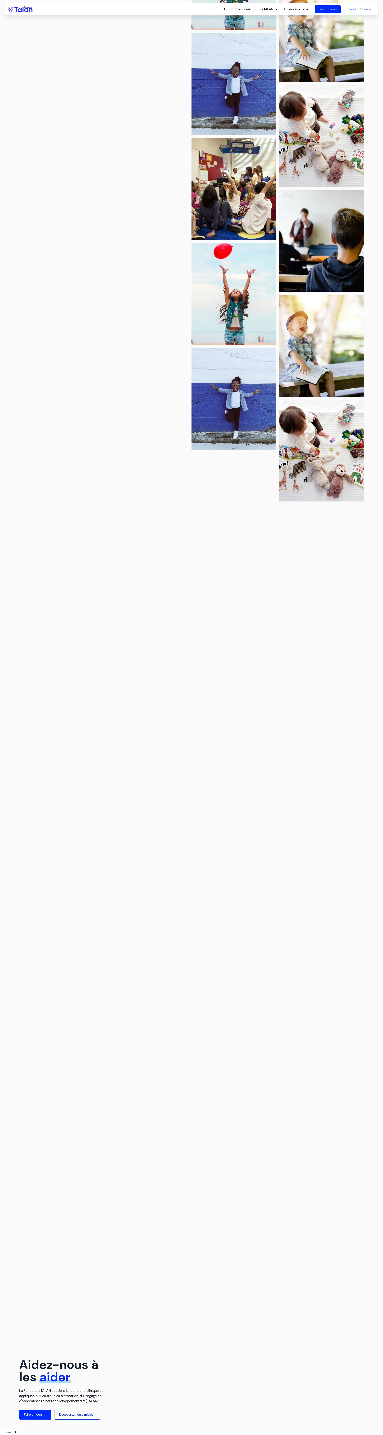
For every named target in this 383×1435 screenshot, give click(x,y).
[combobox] (10, 1432)
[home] (20, 9)
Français (8, 1432)
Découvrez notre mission (77, 1415)
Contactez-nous (359, 9)
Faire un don (328, 9)
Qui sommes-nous (237, 9)
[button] (268, 9)
